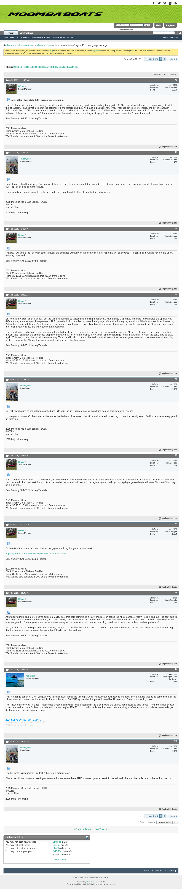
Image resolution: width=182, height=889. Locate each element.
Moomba (158, 870)
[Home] (55, 14)
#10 (175, 741)
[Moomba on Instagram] (170, 3)
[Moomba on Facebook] (153, 3)
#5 (176, 379)
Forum (11, 33)
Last (173, 59)
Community (36, 38)
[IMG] (56, 848)
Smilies (56, 845)
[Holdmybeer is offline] (12, 165)
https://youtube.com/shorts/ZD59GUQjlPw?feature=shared (36, 553)
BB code (57, 841)
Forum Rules (59, 859)
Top (175, 823)
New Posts (9, 38)
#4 (176, 295)
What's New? (26, 33)
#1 (176, 80)
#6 (176, 455)
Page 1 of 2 (153, 59)
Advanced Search (170, 38)
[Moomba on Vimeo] (164, 3)
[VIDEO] (57, 851)
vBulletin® (90, 882)
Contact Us (148, 870)
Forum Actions (50, 38)
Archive (168, 870)
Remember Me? (126, 29)
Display (171, 74)
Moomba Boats (25, 45)
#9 (176, 669)
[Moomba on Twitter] (159, 3)
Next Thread (100, 829)
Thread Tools (157, 74)
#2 (176, 152)
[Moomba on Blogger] (177, 3)
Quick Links (65, 38)
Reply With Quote (169, 147)
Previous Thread (83, 829)
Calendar (25, 38)
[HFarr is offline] (11, 89)
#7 (176, 524)
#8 (176, 593)
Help (158, 25)
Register (170, 25)
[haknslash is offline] (15, 680)
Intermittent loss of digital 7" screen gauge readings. (45, 67)
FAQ (18, 38)
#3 (176, 229)
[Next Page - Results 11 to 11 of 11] (168, 59)
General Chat (44, 45)
